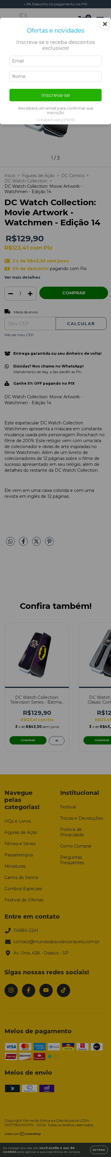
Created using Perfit (55, 120)
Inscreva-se (55, 95)
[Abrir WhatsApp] (96, 1142)
